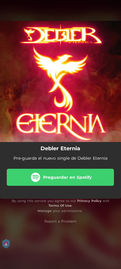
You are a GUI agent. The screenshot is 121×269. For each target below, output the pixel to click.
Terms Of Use (60, 205)
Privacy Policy (89, 201)
